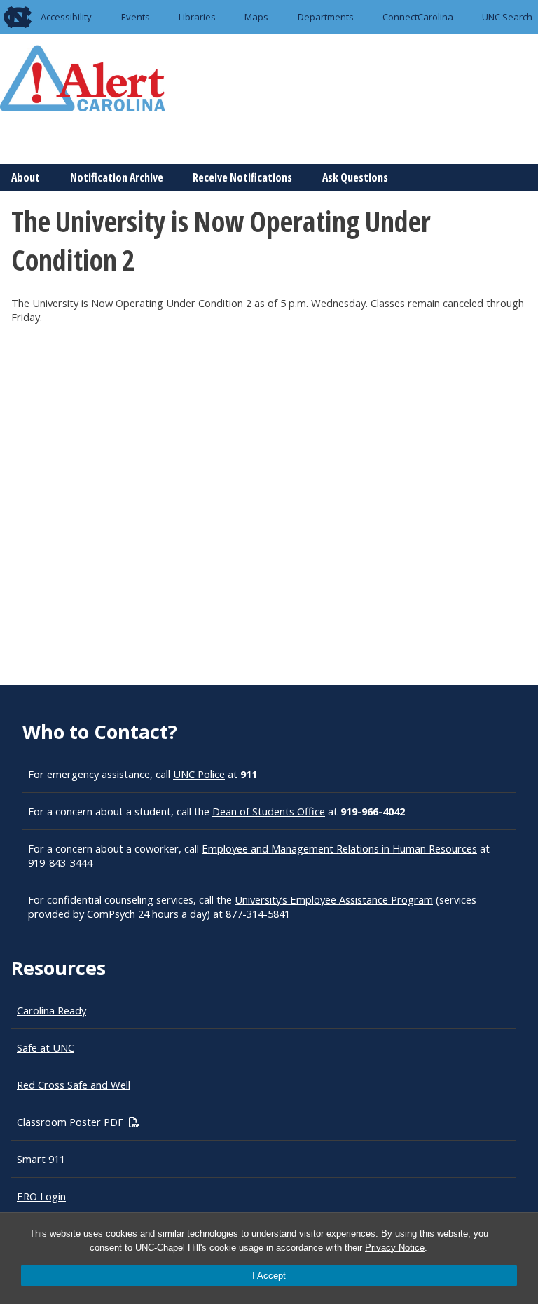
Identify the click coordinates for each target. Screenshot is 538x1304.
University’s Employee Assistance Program (334, 899)
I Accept (269, 1275)
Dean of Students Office (268, 811)
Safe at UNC (45, 1047)
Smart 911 (41, 1159)
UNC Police (199, 774)
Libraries (197, 17)
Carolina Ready (51, 1010)
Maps (256, 17)
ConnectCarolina (417, 17)
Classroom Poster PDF (70, 1122)
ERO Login (41, 1196)
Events (135, 17)
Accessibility (66, 17)
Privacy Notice (395, 1247)
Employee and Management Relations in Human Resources (339, 848)
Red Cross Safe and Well (73, 1085)
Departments (326, 17)
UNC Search (507, 17)
